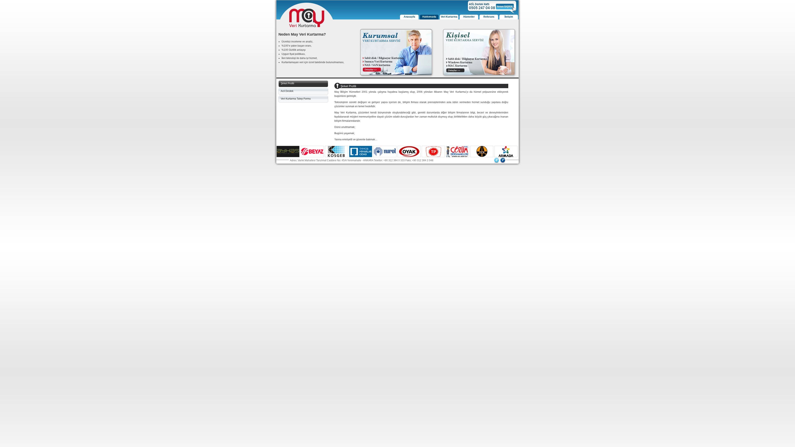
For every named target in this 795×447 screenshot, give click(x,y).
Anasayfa (409, 16)
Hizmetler (469, 16)
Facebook (503, 160)
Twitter (496, 160)
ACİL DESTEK (492, 7)
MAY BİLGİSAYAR (306, 17)
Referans (488, 16)
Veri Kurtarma (449, 16)
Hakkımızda (429, 16)
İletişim (509, 16)
